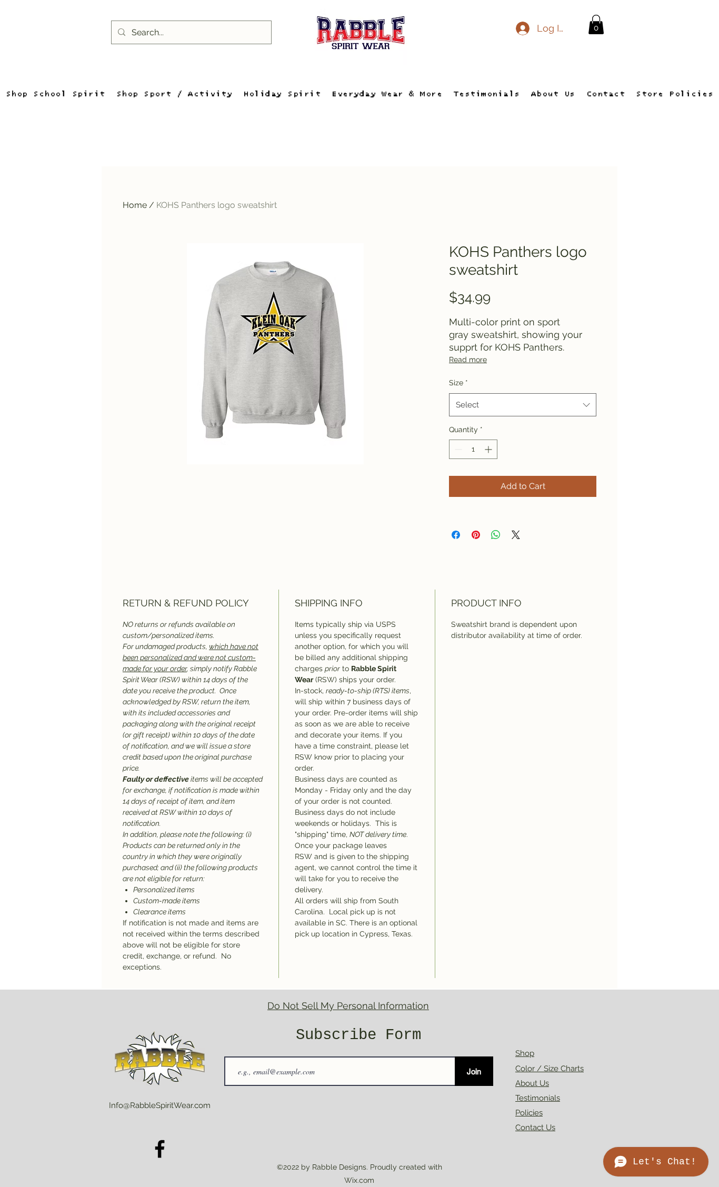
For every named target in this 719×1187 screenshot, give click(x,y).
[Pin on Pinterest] (476, 534)
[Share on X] (516, 534)
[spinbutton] (473, 449)
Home (135, 205)
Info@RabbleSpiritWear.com (160, 1105)
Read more (468, 359)
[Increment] (489, 449)
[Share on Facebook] (456, 534)
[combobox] (522, 404)
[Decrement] (457, 449)
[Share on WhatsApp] (496, 534)
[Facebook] (160, 1149)
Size (458, 382)
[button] (596, 24)
